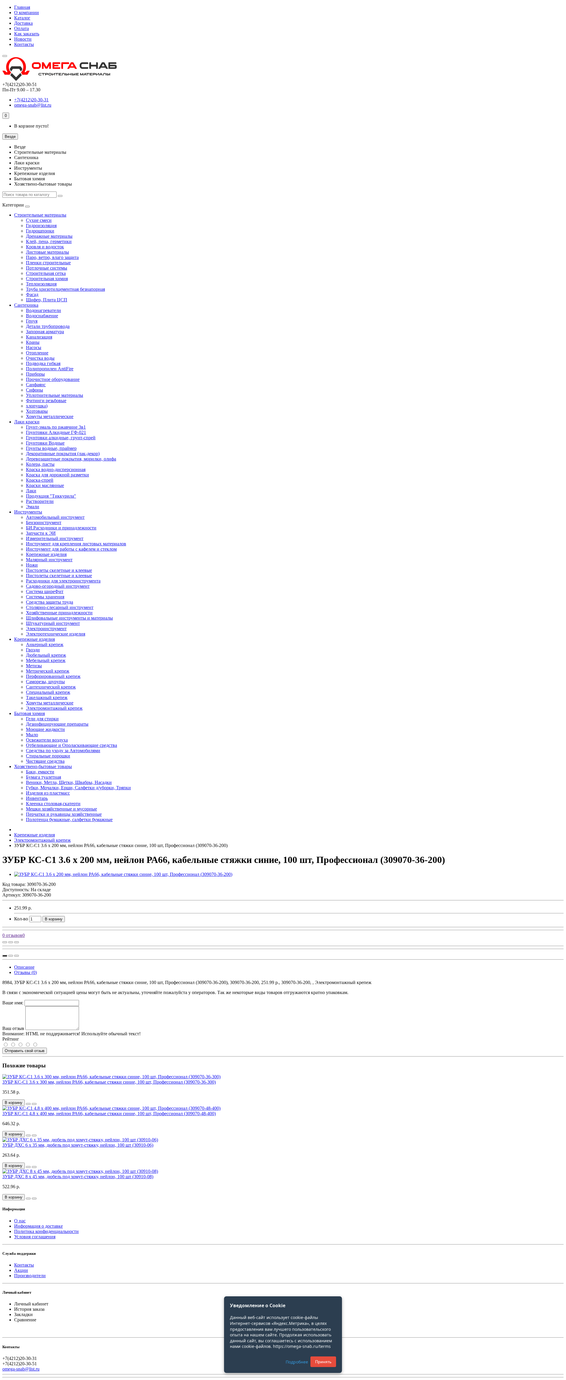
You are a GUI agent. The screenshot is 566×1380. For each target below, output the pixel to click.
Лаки (31, 490)
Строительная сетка (46, 273)
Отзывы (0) (25, 972)
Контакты (24, 44)
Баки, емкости (40, 771)
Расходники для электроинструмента (63, 580)
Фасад (32, 294)
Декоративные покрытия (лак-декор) (63, 453)
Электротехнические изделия (55, 633)
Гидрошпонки (40, 230)
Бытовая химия (29, 713)
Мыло (32, 734)
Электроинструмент (46, 628)
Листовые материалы (47, 252)
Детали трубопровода (48, 326)
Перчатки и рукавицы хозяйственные (64, 814)
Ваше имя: (12, 1002)
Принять (323, 1361)
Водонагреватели (43, 310)
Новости (23, 39)
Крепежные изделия (46, 554)
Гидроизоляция (41, 225)
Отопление (37, 352)
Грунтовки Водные (45, 442)
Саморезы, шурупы (45, 681)
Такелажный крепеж (47, 697)
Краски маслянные (45, 485)
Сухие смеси (39, 220)
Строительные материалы (40, 214)
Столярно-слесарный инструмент (59, 607)
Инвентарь (37, 798)
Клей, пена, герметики (49, 241)
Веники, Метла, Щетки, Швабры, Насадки (69, 782)
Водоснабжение (42, 315)
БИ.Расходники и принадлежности (61, 527)
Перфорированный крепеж (53, 676)
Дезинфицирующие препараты (57, 724)
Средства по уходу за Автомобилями (63, 750)
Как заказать (26, 33)
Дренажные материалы (49, 236)
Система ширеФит (44, 591)
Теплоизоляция (41, 283)
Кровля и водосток (45, 246)
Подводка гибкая (43, 363)
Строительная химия (47, 278)
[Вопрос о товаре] (4, 942)
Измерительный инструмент (54, 538)
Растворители (40, 501)
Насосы (33, 347)
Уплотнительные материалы (54, 395)
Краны (33, 342)
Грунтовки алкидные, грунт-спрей (61, 437)
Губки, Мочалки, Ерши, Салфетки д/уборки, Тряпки (78, 787)
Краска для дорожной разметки (57, 474)
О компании (26, 12)
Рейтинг (10, 1038)
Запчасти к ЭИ (41, 533)
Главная (22, 7)
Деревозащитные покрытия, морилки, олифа (71, 458)
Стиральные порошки (48, 755)
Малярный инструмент (49, 559)
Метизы (34, 665)
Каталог (22, 17)
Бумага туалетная (43, 777)
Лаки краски (27, 421)
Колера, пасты (40, 464)
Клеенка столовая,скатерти (53, 803)
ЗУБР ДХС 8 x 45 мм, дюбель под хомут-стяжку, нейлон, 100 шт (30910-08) (77, 1176)
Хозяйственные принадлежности (59, 612)
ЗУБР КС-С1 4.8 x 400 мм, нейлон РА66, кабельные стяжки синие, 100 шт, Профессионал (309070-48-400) (109, 1113)
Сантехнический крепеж (51, 686)
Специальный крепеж (48, 692)
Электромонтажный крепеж (54, 708)
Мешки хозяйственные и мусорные (61, 808)
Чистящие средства (45, 761)
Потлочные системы (46, 267)
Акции (21, 1270)
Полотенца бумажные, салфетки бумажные (69, 819)
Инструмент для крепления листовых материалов (76, 543)
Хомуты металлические (49, 416)
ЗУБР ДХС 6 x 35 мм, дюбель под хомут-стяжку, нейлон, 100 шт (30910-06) (77, 1145)
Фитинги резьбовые (46, 400)
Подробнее (297, 1362)
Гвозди (33, 649)
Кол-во (21, 918)
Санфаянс (36, 384)
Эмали (32, 506)
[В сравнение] (16, 942)
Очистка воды (40, 358)
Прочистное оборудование (53, 379)
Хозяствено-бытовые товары (43, 766)
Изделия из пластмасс (48, 792)
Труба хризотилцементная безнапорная (65, 289)
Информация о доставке (38, 1226)
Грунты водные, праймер (51, 448)
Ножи (32, 564)
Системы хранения (45, 596)
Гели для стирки (42, 718)
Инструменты (28, 511)
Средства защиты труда (49, 602)
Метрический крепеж (47, 671)
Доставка (23, 23)
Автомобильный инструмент (55, 517)
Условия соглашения (34, 1236)
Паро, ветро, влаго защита (52, 257)
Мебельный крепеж (45, 660)
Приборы (35, 374)
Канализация (39, 336)
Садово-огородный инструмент (58, 586)
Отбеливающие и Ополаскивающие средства (71, 745)
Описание (24, 967)
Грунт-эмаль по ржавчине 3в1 (56, 427)
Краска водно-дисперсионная (55, 469)
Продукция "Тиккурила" (51, 495)
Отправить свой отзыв (25, 1051)
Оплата (21, 28)
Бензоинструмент (43, 522)
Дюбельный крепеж (46, 655)
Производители (30, 1275)
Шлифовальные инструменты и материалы (69, 617)
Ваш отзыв (13, 1028)
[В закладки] (10, 942)
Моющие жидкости (45, 729)
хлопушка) (36, 405)
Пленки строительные (48, 262)
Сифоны (34, 389)
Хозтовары (37, 411)
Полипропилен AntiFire (49, 368)
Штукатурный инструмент (53, 623)
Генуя (31, 320)
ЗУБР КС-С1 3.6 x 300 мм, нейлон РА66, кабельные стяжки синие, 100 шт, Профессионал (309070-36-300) (109, 1081)
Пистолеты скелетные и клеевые (59, 570)
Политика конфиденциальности (46, 1231)
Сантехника (26, 305)
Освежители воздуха (47, 739)
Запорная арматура (45, 331)
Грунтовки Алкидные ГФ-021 (56, 432)
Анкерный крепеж (44, 644)
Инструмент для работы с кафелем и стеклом (71, 549)
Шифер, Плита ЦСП (46, 299)
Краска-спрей (39, 480)
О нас (20, 1220)
